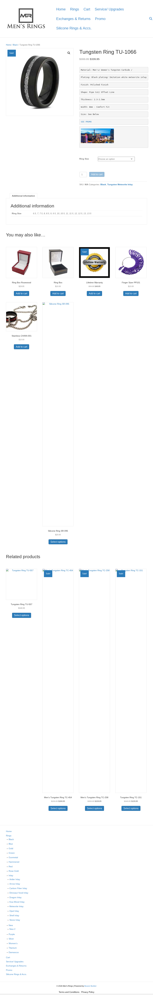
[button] (69, 53)
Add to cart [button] (21, 293)
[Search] (149, 18)
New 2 (12, 929)
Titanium (13, 948)
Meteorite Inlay (16, 906)
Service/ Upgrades (109, 9)
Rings (74, 9)
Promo (100, 19)
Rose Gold (14, 871)
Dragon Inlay (15, 897)
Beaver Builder (90, 986)
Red (11, 866)
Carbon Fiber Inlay (18, 888)
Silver (11, 939)
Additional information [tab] (23, 196)
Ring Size (84, 159)
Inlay (11, 875)
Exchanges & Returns (73, 19)
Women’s (13, 943)
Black (15, 45)
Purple (12, 934)
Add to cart (96, 174)
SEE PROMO (86, 122)
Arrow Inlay (14, 884)
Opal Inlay (14, 911)
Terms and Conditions (69, 992)
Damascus (14, 952)
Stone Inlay (14, 920)
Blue (11, 844)
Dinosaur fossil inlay (18, 893)
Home (61, 9)
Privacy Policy (87, 992)
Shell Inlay (14, 915)
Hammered (14, 862)
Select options (58, 542)
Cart (87, 9)
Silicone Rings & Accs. (74, 28)
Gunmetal (13, 857)
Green (12, 853)
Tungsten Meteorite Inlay (120, 184)
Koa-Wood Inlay (17, 902)
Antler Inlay (14, 879)
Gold (11, 848)
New (11, 925)
